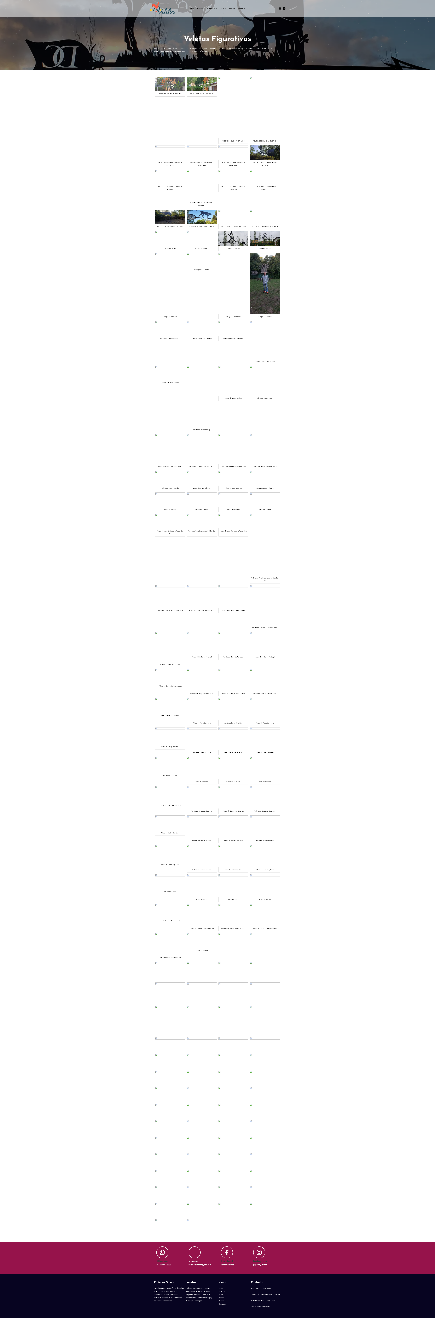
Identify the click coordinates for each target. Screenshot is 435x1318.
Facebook (227, 1261)
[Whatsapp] (162, 1252)
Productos (211, 8)
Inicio (192, 8)
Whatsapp (163, 1261)
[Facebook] (284, 8)
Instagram (260, 1261)
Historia (200, 8)
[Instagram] (280, 8)
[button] (216, 8)
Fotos (221, 1294)
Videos (223, 8)
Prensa (232, 8)
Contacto (241, 8)
